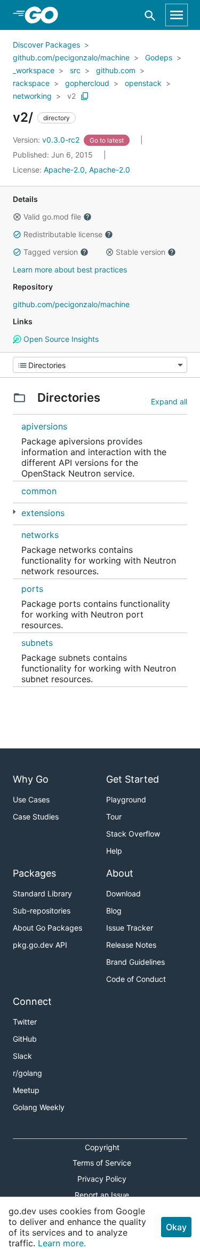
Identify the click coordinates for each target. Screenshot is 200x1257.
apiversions (44, 426)
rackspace (31, 83)
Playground (126, 799)
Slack (22, 1055)
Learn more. (62, 1243)
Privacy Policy (101, 1178)
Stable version (140, 251)
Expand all (169, 401)
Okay (176, 1227)
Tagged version (50, 251)
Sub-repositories (41, 910)
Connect (32, 1001)
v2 (71, 95)
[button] (17, 217)
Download (123, 893)
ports (32, 588)
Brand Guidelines (135, 961)
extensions (43, 513)
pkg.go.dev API (40, 944)
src (75, 70)
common (39, 491)
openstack (143, 83)
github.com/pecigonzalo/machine (71, 57)
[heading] (45, 15)
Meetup (26, 1090)
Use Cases (31, 799)
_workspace (33, 70)
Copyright (102, 1147)
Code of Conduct (136, 978)
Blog (114, 910)
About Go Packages (47, 927)
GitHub (25, 1038)
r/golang (27, 1073)
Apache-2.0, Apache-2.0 (87, 169)
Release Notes (131, 944)
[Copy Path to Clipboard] (85, 96)
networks (40, 534)
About (119, 873)
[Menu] (100, 365)
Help (114, 850)
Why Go (31, 779)
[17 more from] (14, 512)
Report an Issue (102, 1194)
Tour (114, 816)
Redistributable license (63, 234)
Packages (34, 873)
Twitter (25, 1021)
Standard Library (42, 893)
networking (32, 95)
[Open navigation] (176, 15)
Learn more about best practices (70, 269)
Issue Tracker (129, 927)
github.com (115, 70)
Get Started (132, 779)
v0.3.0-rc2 (47, 139)
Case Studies (36, 816)
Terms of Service (102, 1162)
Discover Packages (46, 44)
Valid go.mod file (52, 216)
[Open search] (150, 15)
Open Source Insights (60, 338)
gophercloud (87, 83)
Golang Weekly (39, 1107)
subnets (37, 642)
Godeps (158, 57)
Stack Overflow (133, 833)
